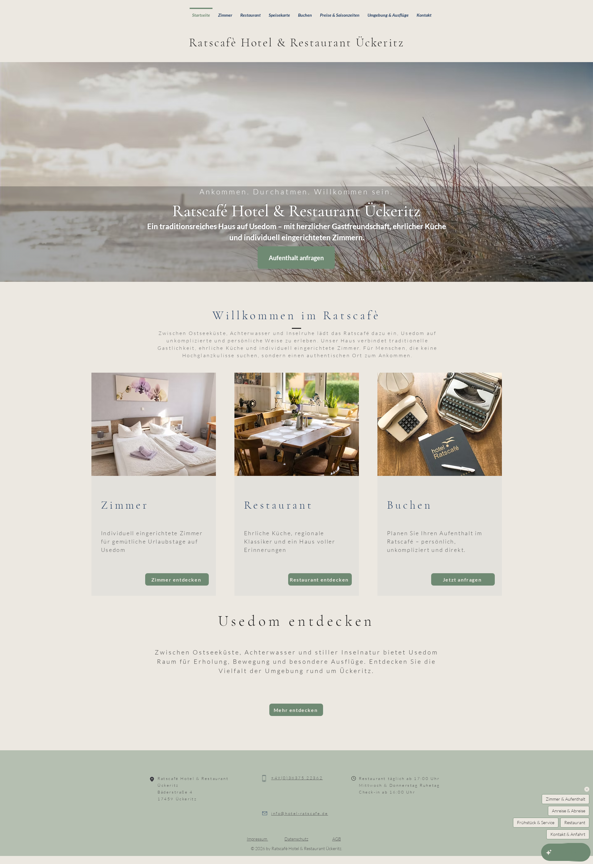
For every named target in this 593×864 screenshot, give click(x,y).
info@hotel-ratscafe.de (299, 813)
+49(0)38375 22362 (297, 777)
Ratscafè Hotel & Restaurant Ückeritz (296, 43)
